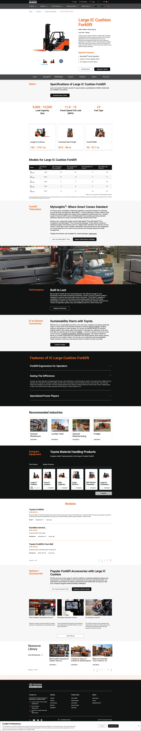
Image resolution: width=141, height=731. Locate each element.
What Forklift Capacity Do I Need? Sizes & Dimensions (59, 660)
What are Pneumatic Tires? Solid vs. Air (100, 660)
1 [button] (102, 560)
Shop (75, 1)
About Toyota (85, 6)
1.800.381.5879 (34, 703)
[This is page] (110, 560)
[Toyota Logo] (33, 2)
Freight (97, 434)
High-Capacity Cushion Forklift (61, 483)
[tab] (34, 6)
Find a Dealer (84, 1)
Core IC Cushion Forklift (47, 483)
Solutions (42, 6)
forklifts (79, 332)
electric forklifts (94, 327)
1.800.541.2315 (34, 708)
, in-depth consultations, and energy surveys (75, 334)
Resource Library (71, 6)
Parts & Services (56, 6)
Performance (58, 77)
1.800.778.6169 (34, 712)
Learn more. (93, 233)
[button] (99, 560)
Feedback (82, 77)
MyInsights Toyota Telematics (89, 56)
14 (108, 669)
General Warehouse (35, 435)
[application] (59, 654)
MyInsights (47, 77)
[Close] (138, 726)
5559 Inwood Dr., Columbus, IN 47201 (37, 699)
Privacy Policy (30, 729)
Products (31, 6)
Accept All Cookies (113, 726)
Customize (102, 726)
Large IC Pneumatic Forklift (104, 483)
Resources (106, 77)
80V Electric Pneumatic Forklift (91, 483)
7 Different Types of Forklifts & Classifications (81, 660)
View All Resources (34, 655)
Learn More (33, 439)
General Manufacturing (79, 435)
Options (94, 77)
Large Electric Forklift (75, 483)
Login (93, 1)
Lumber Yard (57, 434)
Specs (35, 77)
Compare (70, 77)
